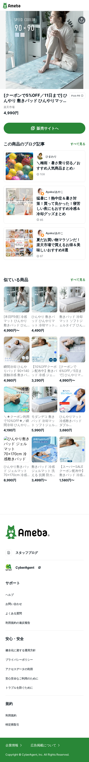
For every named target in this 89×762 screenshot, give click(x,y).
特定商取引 (12, 724)
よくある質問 (13, 613)
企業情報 (11, 745)
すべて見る (78, 144)
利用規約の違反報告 (17, 622)
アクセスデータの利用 (19, 669)
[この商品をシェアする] (81, 20)
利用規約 (10, 715)
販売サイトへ (48, 128)
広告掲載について (43, 745)
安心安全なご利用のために (21, 678)
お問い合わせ (13, 604)
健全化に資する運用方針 (20, 650)
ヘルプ (9, 594)
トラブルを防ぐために (19, 687)
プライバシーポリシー (19, 659)
